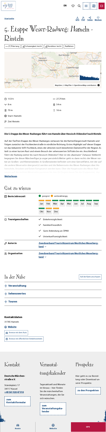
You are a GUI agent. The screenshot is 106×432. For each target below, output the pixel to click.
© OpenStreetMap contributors (84, 85)
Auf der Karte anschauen (90, 277)
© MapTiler (67, 85)
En (65, 6)
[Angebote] (101, 6)
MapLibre (58, 85)
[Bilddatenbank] (94, 6)
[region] (53, 70)
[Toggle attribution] (98, 85)
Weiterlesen (10, 176)
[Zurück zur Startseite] (8, 6)
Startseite (9, 19)
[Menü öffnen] (86, 6)
